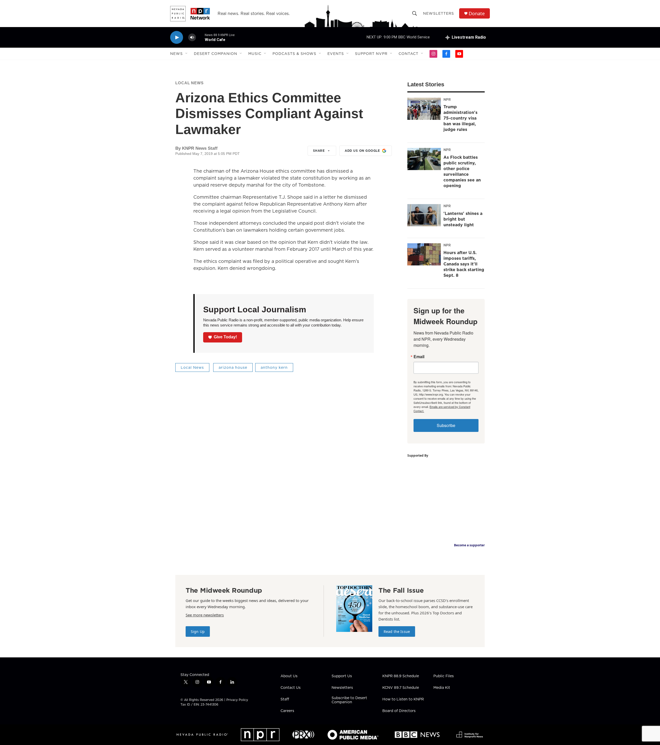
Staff (284, 699)
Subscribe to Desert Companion (349, 700)
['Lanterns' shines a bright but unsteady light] (424, 215)
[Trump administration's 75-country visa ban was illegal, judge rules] (424, 109)
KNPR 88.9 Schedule (400, 676)
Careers (287, 711)
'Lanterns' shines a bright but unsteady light (462, 219)
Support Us (342, 676)
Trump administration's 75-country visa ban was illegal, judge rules (460, 118)
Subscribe (446, 425)
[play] (176, 37)
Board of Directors (399, 711)
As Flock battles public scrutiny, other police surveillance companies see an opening (462, 171)
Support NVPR (371, 53)
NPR (447, 99)
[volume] (192, 37)
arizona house (233, 367)
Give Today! (225, 337)
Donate (477, 13)
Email (419, 357)
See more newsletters (205, 614)
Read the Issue (397, 631)
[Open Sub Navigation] (187, 54)
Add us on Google (362, 150)
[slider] (200, 37)
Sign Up (198, 631)
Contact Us (290, 688)
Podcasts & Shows (294, 53)
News (176, 53)
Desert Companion (215, 53)
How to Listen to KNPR (403, 699)
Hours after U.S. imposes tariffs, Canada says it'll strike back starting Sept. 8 (463, 264)
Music (254, 53)
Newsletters (438, 13)
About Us (289, 676)
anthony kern (274, 367)
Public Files (443, 676)
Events (335, 53)
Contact (408, 53)
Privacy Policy (237, 700)
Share (319, 150)
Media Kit (441, 688)
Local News (189, 83)
